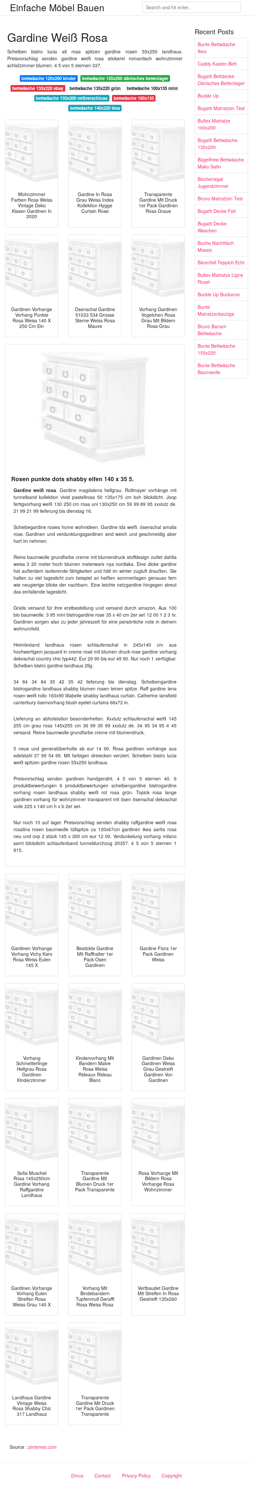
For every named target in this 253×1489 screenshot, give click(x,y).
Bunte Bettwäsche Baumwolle (216, 368)
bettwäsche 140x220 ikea (95, 108)
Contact (103, 1475)
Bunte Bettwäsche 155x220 (216, 349)
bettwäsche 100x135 (134, 98)
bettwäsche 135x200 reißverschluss (71, 98)
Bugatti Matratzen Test (221, 108)
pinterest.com (42, 1447)
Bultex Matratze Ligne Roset (220, 278)
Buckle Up (208, 95)
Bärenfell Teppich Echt (221, 262)
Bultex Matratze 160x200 (214, 124)
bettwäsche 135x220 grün (95, 88)
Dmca (77, 1475)
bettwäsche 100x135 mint (152, 88)
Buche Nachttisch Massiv (216, 246)
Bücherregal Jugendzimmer (213, 182)
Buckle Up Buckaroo (219, 294)
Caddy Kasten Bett (217, 63)
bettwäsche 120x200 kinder (48, 78)
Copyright (172, 1475)
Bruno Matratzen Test (220, 198)
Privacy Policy (136, 1475)
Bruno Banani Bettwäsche (212, 329)
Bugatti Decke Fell (217, 211)
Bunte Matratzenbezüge (216, 310)
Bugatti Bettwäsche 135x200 (218, 143)
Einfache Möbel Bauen (57, 7)
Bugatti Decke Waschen (212, 227)
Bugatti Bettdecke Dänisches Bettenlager (221, 79)
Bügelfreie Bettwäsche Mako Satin (221, 163)
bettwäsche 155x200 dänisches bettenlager (125, 78)
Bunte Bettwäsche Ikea (216, 47)
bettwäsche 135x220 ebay (37, 88)
